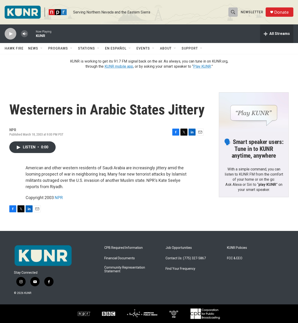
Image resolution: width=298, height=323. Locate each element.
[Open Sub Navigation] (42, 48)
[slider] (32, 33)
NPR (59, 197)
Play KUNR (202, 66)
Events (143, 48)
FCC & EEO (234, 258)
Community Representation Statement (124, 269)
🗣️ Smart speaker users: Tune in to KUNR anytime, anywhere (254, 148)
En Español (115, 48)
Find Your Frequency (180, 268)
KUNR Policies (237, 248)
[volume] (24, 34)
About (166, 48)
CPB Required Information (123, 248)
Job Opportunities (179, 248)
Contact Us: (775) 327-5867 (186, 258)
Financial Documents (119, 258)
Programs (58, 48)
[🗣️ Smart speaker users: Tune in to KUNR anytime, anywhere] (253, 112)
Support (190, 48)
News (33, 48)
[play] (10, 34)
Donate (281, 12)
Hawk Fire (14, 48)
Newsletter (252, 12)
